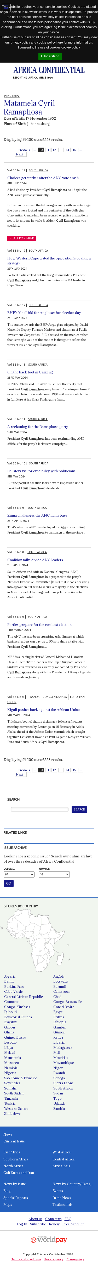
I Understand (50, 56)
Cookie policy (75, 1259)
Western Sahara (16, 1108)
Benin (9, 981)
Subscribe (38, 1224)
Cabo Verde (13, 991)
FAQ (68, 1219)
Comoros (11, 1002)
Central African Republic (23, 997)
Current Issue (14, 1141)
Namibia (11, 1068)
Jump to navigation (6, 7)
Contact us (53, 1219)
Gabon (9, 1027)
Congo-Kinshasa (17, 1007)
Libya (8, 1047)
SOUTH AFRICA (38, 170)
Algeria (9, 976)
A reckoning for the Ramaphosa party (37, 426)
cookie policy (46, 42)
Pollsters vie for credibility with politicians (41, 471)
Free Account (73, 1224)
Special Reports (15, 1198)
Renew (54, 1224)
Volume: (9, 869)
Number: (44, 869)
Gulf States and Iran (18, 1173)
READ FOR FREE (21, 238)
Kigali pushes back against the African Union (43, 709)
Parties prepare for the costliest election (39, 624)
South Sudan (14, 1093)
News (7, 1134)
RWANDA (33, 696)
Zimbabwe (12, 1113)
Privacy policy (53, 1259)
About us (35, 1219)
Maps (7, 1204)
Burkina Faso (14, 986)
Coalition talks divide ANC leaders (35, 560)
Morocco (11, 1063)
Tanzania (11, 1098)
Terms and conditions (26, 1259)
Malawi (9, 1052)
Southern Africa (15, 1159)
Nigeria (10, 1073)
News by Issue (14, 1184)
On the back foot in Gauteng (30, 372)
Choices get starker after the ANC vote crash (43, 177)
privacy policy (20, 42)
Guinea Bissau (15, 1037)
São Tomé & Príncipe (21, 1078)
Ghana (9, 1032)
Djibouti (10, 1012)
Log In (22, 1224)
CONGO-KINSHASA (55, 696)
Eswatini (10, 1022)
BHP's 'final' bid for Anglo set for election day (44, 312)
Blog (7, 1191)
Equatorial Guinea (18, 1017)
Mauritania (12, 1058)
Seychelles (12, 1083)
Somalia (10, 1088)
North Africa (13, 1166)
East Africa (11, 1152)
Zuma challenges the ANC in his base (37, 515)
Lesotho (10, 1042)
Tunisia (9, 1103)
